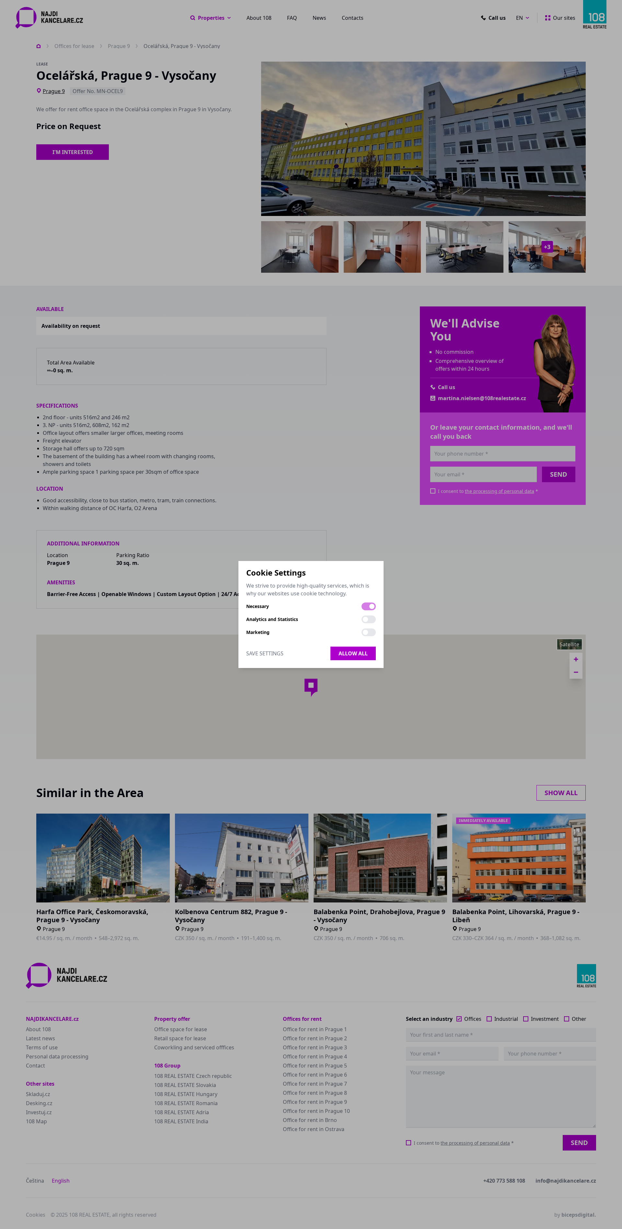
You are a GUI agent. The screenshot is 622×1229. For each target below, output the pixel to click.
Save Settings (264, 653)
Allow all (353, 653)
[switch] (369, 606)
